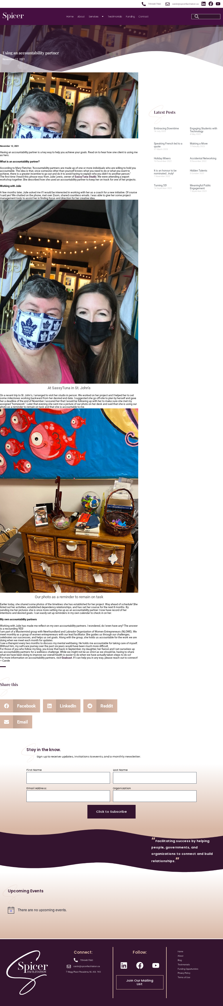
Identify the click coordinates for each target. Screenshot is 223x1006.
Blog (180, 960)
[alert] (111, 910)
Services (93, 16)
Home (69, 16)
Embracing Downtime (166, 128)
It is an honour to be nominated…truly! (165, 172)
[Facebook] (210, 3)
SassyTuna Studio (85, 176)
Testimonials (115, 16)
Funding (130, 16)
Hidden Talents (198, 170)
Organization (122, 788)
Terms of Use (184, 977)
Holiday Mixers (162, 158)
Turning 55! (160, 185)
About (81, 16)
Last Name (120, 770)
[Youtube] (218, 3)
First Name (34, 770)
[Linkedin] (203, 3)
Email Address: (36, 788)
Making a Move (199, 143)
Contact (144, 16)
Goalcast (67, 657)
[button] (20, 705)
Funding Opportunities (188, 969)
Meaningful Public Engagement (200, 187)
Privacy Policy (184, 973)
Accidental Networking (203, 158)
